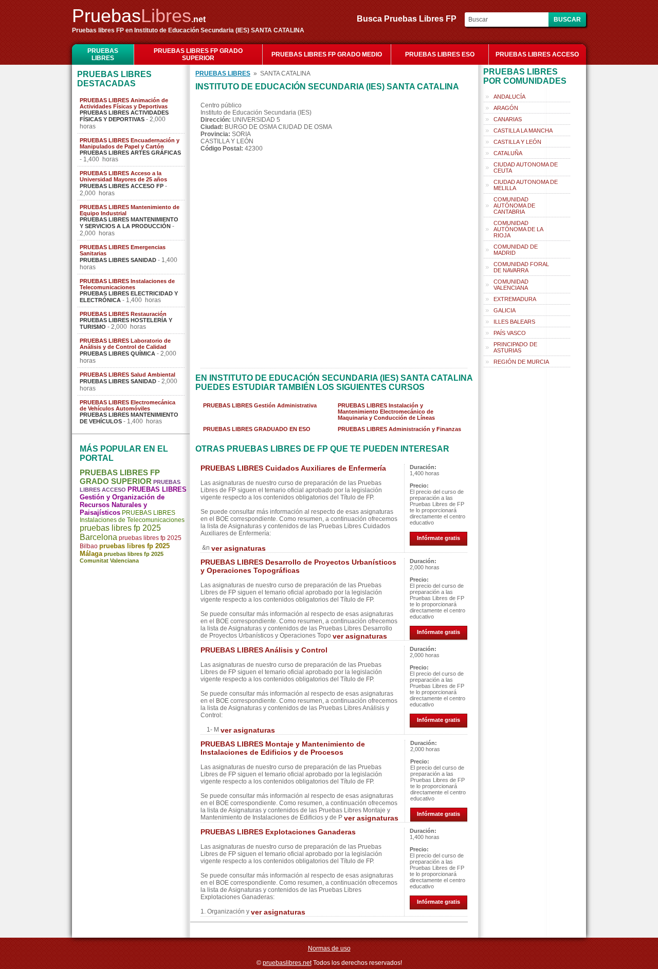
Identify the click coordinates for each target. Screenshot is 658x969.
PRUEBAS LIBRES (102, 54)
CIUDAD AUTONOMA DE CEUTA (526, 167)
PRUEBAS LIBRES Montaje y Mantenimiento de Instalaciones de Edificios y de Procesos (282, 748)
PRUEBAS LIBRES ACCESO (537, 54)
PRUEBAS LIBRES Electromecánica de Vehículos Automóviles (127, 405)
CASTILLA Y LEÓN (517, 142)
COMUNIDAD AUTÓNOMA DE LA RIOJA (518, 229)
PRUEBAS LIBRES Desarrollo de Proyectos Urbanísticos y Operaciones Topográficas (298, 566)
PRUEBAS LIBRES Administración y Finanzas (399, 429)
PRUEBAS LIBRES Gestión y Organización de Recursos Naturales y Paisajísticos (133, 501)
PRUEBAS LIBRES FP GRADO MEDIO (326, 54)
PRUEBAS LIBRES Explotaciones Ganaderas (278, 832)
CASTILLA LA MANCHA (523, 130)
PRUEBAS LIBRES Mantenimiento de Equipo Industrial (129, 210)
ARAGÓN (506, 108)
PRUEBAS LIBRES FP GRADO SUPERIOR (198, 54)
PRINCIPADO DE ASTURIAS (515, 347)
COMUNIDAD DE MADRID (516, 250)
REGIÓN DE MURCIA (521, 362)
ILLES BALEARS (514, 322)
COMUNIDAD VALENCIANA (511, 284)
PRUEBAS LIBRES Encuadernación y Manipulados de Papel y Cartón (129, 143)
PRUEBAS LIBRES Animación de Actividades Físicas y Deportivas (124, 103)
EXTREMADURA (515, 299)
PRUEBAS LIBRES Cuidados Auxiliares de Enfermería (293, 468)
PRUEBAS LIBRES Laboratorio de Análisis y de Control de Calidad (125, 344)
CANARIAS (508, 119)
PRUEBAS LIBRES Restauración (123, 314)
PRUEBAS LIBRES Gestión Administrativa (260, 405)
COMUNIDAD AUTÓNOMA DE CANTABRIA (514, 205)
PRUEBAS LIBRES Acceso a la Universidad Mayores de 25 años (123, 176)
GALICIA (505, 310)
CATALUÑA (508, 153)
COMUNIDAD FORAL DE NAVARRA (521, 267)
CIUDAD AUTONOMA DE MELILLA (526, 185)
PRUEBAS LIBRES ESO (439, 54)
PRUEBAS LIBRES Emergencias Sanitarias (123, 250)
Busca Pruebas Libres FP (410, 18)
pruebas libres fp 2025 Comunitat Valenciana (121, 557)
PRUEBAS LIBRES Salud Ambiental (127, 374)
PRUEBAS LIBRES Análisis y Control (263, 650)
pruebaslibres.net (287, 962)
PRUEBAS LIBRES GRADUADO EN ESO (256, 429)
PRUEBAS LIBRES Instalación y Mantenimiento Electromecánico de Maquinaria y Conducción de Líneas (386, 411)
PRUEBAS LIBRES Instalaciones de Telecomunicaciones (127, 284)
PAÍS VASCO (510, 333)
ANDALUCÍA (509, 97)
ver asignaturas (238, 548)
